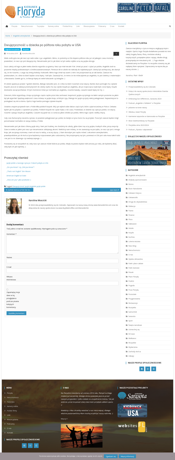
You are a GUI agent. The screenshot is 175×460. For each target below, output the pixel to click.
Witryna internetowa (11, 278)
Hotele (131, 228)
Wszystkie (26, 49)
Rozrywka (132, 307)
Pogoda (131, 285)
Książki (131, 232)
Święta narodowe (135, 325)
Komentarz (12, 234)
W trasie (131, 334)
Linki (78, 26)
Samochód (132, 312)
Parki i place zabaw (135, 263)
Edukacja (131, 206)
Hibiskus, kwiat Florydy (137, 112)
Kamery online (53, 26)
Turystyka (40, 26)
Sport (130, 321)
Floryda (14, 26)
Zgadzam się (111, 456)
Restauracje (133, 303)
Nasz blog (132, 246)
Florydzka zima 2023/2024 (138, 125)
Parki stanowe (133, 268)
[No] (172, 456)
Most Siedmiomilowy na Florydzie (141, 121)
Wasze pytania (89, 26)
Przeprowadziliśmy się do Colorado (142, 87)
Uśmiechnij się (134, 329)
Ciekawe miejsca (134, 193)
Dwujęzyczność (18, 186)
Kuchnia (131, 237)
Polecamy (102, 26)
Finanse (131, 215)
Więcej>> (64, 419)
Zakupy (131, 356)
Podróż (131, 281)
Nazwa (9, 257)
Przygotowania (134, 299)
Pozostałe (132, 294)
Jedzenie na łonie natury (137, 107)
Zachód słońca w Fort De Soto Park (20, 190)
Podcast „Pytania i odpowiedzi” (140, 129)
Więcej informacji (127, 456)
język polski (41, 186)
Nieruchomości (27, 26)
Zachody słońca (134, 351)
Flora (130, 219)
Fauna (130, 210)
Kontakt (121, 26)
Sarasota (131, 316)
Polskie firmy (67, 26)
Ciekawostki (133, 197)
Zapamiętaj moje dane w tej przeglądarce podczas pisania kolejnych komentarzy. (13, 299)
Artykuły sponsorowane (137, 180)
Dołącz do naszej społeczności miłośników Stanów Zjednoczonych (148, 92)
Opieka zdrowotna (135, 259)
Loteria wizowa (134, 241)
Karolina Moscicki (28, 53)
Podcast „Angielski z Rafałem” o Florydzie (144, 103)
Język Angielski (30, 186)
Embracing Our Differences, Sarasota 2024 (144, 99)
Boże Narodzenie (135, 188)
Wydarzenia (132, 347)
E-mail (9, 267)
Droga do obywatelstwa (137, 202)
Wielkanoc (132, 338)
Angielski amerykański (12, 49)
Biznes (131, 184)
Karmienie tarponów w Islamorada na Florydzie (146, 116)
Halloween (132, 224)
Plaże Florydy (133, 277)
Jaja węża (114, 190)
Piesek (130, 272)
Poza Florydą (133, 290)
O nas (112, 26)
